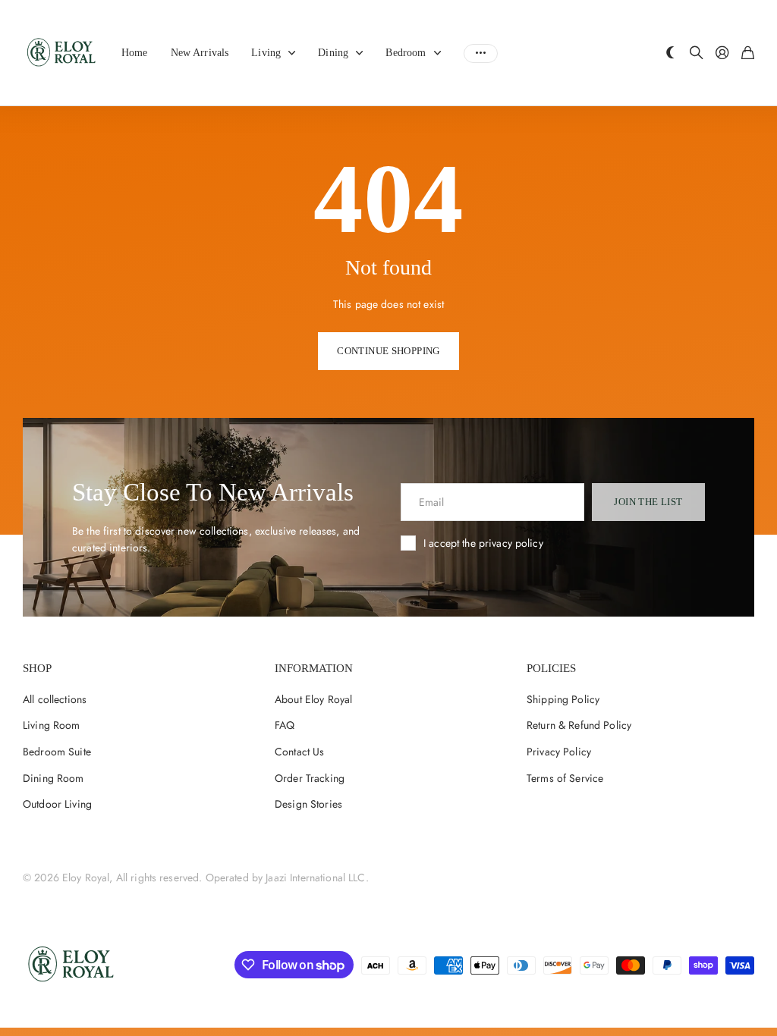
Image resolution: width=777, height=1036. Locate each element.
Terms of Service (565, 778)
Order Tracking (309, 778)
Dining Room (53, 778)
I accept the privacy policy (483, 543)
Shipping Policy (563, 699)
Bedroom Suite (57, 751)
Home (134, 52)
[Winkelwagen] (747, 53)
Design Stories (308, 804)
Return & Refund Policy (579, 725)
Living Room (51, 725)
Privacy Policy (559, 751)
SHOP (37, 668)
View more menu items (481, 53)
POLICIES (551, 668)
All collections (295, 53)
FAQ (284, 725)
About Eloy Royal (313, 699)
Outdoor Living (57, 804)
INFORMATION (314, 668)
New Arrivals (200, 52)
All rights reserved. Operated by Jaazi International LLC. (242, 877)
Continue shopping (388, 350)
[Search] (696, 53)
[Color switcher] (671, 53)
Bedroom (405, 52)
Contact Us (299, 751)
